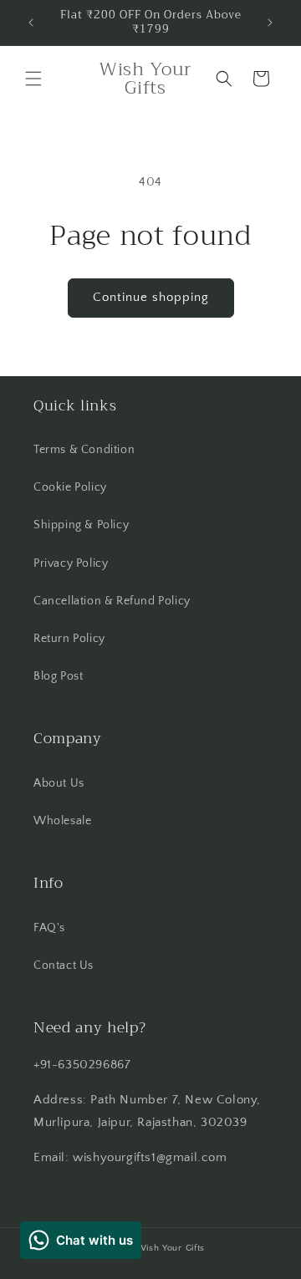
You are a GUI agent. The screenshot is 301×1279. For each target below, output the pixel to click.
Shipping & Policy (81, 525)
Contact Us (63, 965)
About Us (58, 783)
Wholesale (62, 821)
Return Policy (69, 638)
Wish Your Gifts (171, 1248)
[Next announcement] (270, 22)
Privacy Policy (70, 563)
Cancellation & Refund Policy (112, 601)
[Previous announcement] (31, 22)
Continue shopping (151, 297)
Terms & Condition (84, 449)
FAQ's (49, 928)
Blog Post (58, 676)
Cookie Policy (70, 487)
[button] (33, 78)
